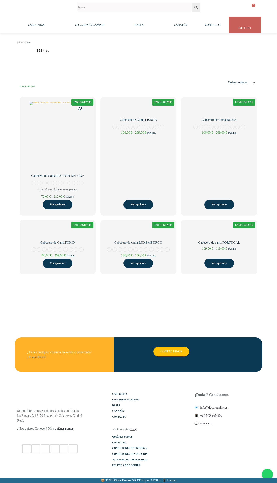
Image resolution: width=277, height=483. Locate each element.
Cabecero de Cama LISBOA (138, 119)
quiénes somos (64, 428)
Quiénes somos (122, 436)
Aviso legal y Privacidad (129, 459)
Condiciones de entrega (129, 448)
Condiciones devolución (130, 454)
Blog (133, 429)
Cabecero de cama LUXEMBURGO (138, 242)
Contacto (119, 416)
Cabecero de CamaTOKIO (57, 242)
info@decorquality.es (213, 407)
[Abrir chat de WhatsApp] (267, 474)
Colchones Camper (125, 399)
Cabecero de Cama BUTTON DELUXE (57, 175)
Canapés (118, 411)
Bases (116, 405)
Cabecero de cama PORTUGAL (219, 242)
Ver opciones (57, 204)
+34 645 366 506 (210, 415)
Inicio (20, 42)
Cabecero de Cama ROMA (219, 119)
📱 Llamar (169, 480)
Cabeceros (120, 394)
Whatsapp (205, 423)
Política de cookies (126, 465)
